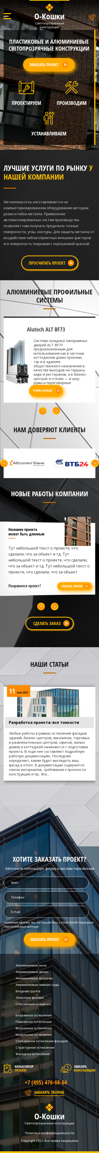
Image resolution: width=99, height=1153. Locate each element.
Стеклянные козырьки (33, 1004)
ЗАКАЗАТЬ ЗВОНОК (71, 586)
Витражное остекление (34, 1028)
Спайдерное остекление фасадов (42, 1041)
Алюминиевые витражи (34, 978)
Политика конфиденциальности (49, 1133)
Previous (43, 411)
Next (56, 411)
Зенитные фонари (30, 997)
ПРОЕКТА (20, 1070)
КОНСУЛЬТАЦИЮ (84, 1070)
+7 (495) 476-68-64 (46, 1082)
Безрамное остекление (34, 1015)
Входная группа (28, 991)
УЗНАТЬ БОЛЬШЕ (42, 390)
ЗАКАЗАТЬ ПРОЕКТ (43, 64)
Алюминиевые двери (32, 972)
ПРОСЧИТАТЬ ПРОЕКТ (47, 263)
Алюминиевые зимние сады (37, 984)
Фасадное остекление (33, 1054)
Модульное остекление (34, 1034)
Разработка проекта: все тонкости (44, 722)
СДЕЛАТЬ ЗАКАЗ (47, 623)
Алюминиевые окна (31, 965)
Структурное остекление (35, 1047)
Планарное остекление (34, 1022)
